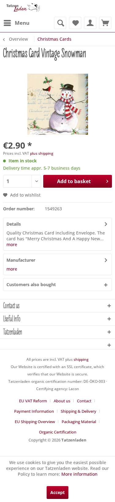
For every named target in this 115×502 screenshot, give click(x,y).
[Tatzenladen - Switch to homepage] (23, 8)
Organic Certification (57, 432)
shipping (81, 359)
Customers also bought (31, 284)
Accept (57, 492)
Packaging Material (79, 421)
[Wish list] (75, 23)
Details (13, 224)
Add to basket (74, 181)
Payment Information (34, 411)
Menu (22, 22)
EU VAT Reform (33, 401)
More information (79, 474)
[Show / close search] (60, 23)
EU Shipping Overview (35, 421)
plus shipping (41, 153)
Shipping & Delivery (78, 411)
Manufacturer (20, 260)
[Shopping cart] (105, 23)
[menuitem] (16, 23)
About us (62, 401)
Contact (84, 401)
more (11, 244)
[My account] (90, 23)
